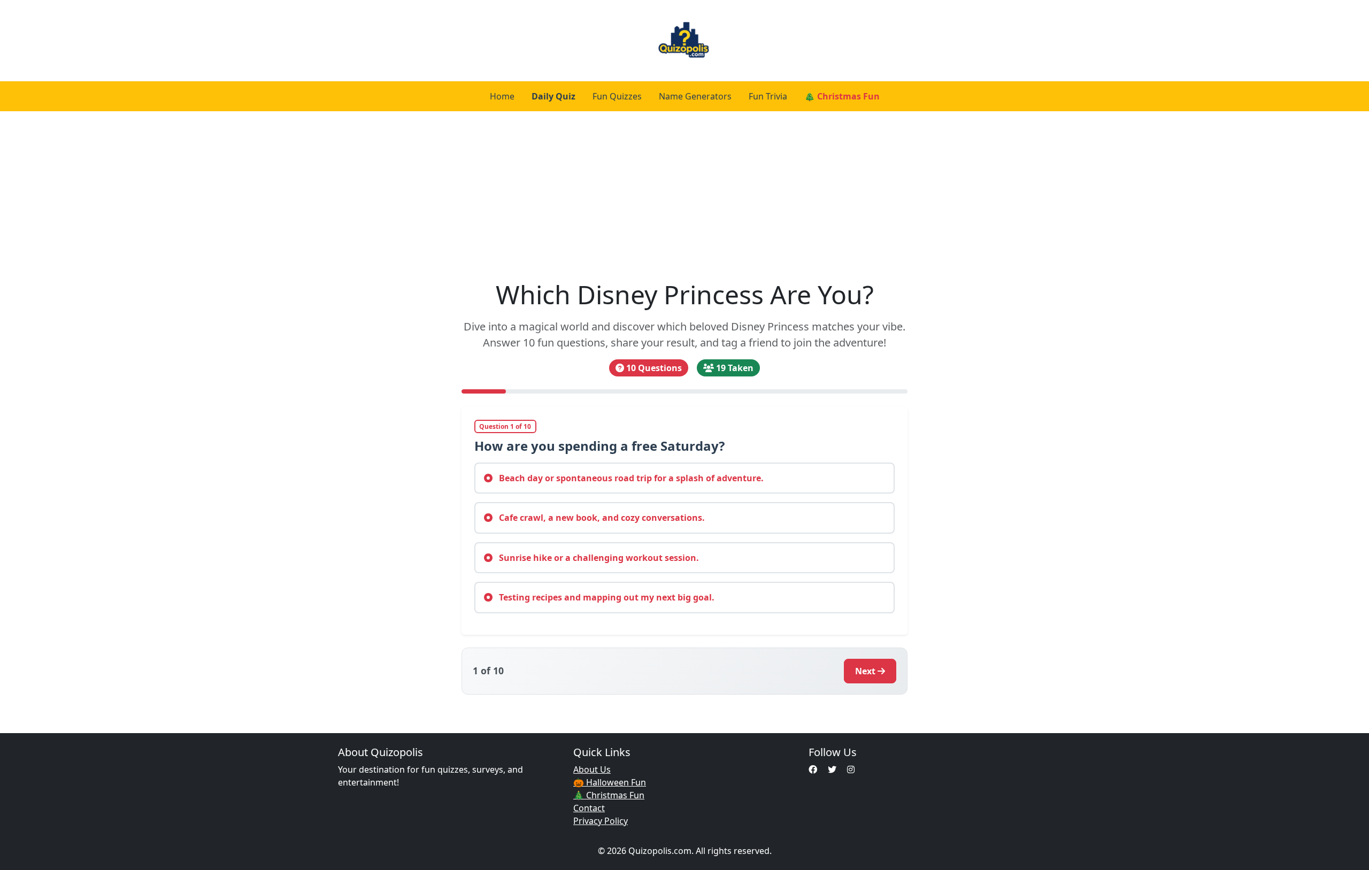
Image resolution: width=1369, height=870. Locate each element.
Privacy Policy (600, 821)
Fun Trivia (768, 96)
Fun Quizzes (617, 96)
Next (865, 671)
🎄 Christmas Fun (842, 96)
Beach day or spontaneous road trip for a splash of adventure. (630, 478)
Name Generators (695, 96)
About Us (592, 769)
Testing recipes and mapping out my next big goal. (605, 597)
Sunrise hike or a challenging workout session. (598, 558)
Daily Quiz (553, 96)
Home (502, 96)
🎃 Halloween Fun (609, 782)
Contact (589, 808)
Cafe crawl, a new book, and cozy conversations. (601, 517)
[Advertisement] (684, 191)
